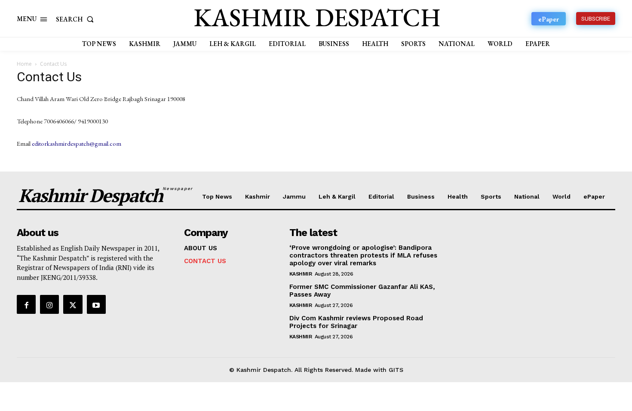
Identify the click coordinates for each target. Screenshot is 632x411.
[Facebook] (26, 304)
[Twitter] (72, 304)
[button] (76, 19)
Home (24, 63)
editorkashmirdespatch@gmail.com (76, 143)
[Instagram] (49, 304)
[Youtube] (96, 304)
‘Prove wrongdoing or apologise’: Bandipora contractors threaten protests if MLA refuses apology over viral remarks (363, 255)
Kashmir (300, 274)
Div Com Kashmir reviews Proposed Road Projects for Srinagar (356, 322)
